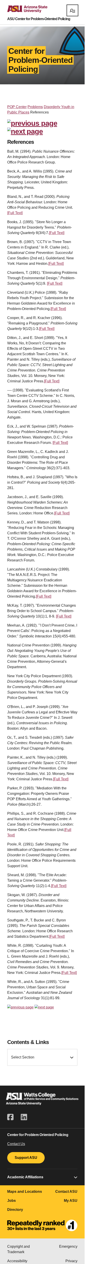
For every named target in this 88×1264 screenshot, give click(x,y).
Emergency (68, 1246)
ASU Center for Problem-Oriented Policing (38, 19)
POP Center (17, 107)
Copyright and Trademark (18, 1249)
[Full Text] (15, 213)
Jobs (11, 1200)
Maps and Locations (24, 1191)
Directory (15, 1210)
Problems (35, 107)
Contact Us (16, 1144)
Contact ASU (66, 1191)
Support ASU (26, 1158)
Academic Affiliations (25, 1177)
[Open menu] (72, 10)
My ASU (70, 1200)
